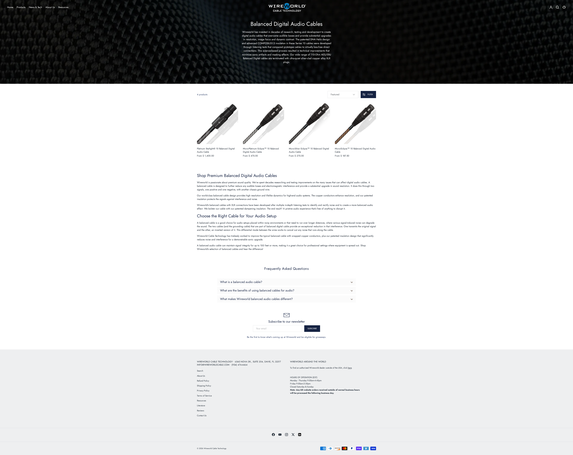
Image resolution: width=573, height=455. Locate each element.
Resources (63, 7)
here (350, 367)
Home (10, 7)
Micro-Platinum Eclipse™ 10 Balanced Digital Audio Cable (261, 150)
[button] (564, 7)
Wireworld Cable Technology (211, 236)
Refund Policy (203, 380)
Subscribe (312, 328)
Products (21, 7)
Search (200, 370)
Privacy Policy (203, 390)
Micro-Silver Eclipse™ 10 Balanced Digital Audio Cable (309, 150)
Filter (370, 94)
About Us (50, 7)
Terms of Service (204, 395)
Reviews (200, 410)
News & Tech (35, 7)
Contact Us (202, 415)
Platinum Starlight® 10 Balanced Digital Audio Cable (216, 150)
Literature (201, 405)
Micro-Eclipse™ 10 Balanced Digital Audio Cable (355, 150)
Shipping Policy (204, 385)
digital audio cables (357, 182)
